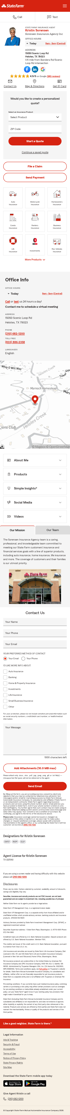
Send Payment (35, 177)
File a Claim (35, 166)
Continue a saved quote (35, 152)
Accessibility (9, 1049)
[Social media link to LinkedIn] (35, 69)
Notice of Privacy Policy (14, 1058)
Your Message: (13, 727)
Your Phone (11, 633)
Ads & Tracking (10, 1040)
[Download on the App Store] (13, 1083)
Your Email (11, 644)
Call (7, 301)
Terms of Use (9, 1054)
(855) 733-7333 (29, 825)
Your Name (11, 622)
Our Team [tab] (53, 530)
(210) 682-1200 (15, 333)
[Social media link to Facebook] (27, 69)
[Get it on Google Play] (35, 1083)
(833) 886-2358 (15, 342)
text (16, 301)
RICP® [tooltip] (15, 842)
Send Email (35, 786)
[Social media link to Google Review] (43, 69)
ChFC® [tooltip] (7, 842)
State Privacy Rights (13, 1063)
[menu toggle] (65, 6)
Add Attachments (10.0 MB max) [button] (35, 768)
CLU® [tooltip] (23, 842)
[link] (17, 6)
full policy (43, 969)
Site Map (7, 1067)
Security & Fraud (11, 1044)
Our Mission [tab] (17, 530)
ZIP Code (15, 129)
